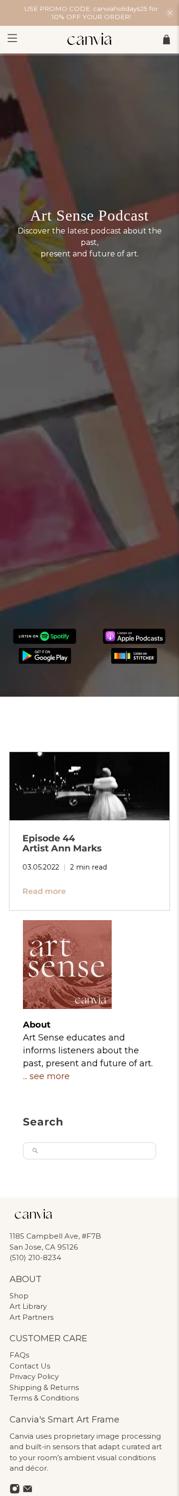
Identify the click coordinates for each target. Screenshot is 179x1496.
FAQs (19, 1354)
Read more (44, 891)
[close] (170, 13)
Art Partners (31, 1317)
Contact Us (30, 1365)
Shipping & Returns (44, 1387)
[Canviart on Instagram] (15, 1491)
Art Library (28, 1306)
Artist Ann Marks (62, 843)
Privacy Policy (34, 1376)
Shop (19, 1295)
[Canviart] (90, 39)
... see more (46, 1076)
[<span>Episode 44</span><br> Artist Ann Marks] (89, 786)
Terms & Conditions (44, 1397)
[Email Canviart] (27, 1491)
